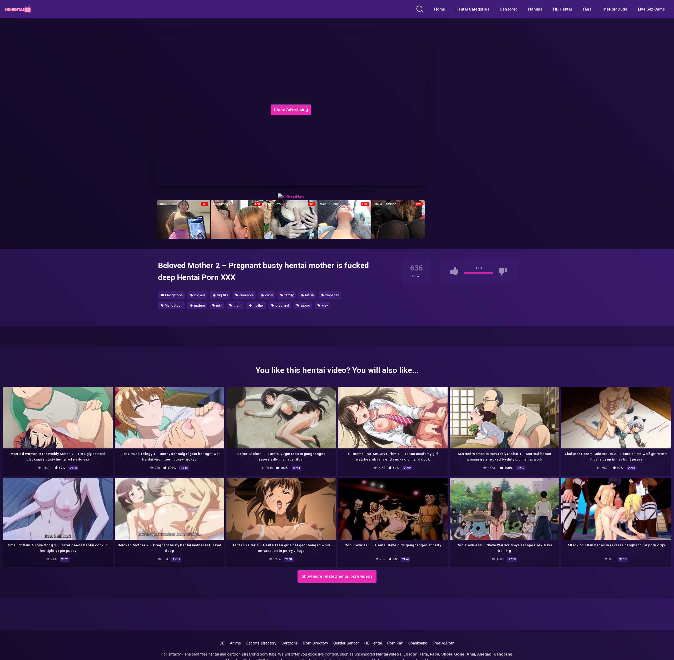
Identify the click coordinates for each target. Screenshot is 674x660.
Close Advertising (291, 109)
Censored (509, 9)
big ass (199, 295)
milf (218, 305)
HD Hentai (562, 9)
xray (324, 305)
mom (237, 305)
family (288, 295)
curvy (268, 295)
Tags (586, 9)
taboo (305, 305)
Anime (235, 643)
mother (258, 305)
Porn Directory (315, 643)
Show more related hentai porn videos (337, 576)
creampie (246, 295)
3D (222, 643)
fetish (309, 295)
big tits (222, 295)
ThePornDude (614, 9)
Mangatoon (173, 295)
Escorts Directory (261, 643)
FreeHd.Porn (443, 643)
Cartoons (289, 643)
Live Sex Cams (651, 9)
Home (439, 9)
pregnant (282, 305)
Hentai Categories (472, 9)
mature (199, 305)
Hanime (535, 9)
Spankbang (417, 643)
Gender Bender (346, 643)
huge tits (332, 295)
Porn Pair (395, 643)
